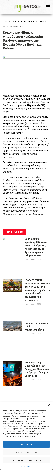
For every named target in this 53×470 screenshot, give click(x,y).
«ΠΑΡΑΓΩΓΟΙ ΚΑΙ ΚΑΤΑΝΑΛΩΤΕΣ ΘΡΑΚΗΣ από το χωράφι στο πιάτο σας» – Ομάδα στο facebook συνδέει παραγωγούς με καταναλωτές (37, 290)
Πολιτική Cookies (25, 466)
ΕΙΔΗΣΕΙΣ (8, 21)
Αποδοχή (26, 444)
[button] (48, 405)
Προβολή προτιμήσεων (26, 460)
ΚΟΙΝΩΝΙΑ (41, 21)
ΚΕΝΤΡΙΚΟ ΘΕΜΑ (24, 21)
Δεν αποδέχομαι (26, 452)
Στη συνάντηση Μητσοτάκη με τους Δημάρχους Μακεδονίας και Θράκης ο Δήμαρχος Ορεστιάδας (37, 369)
